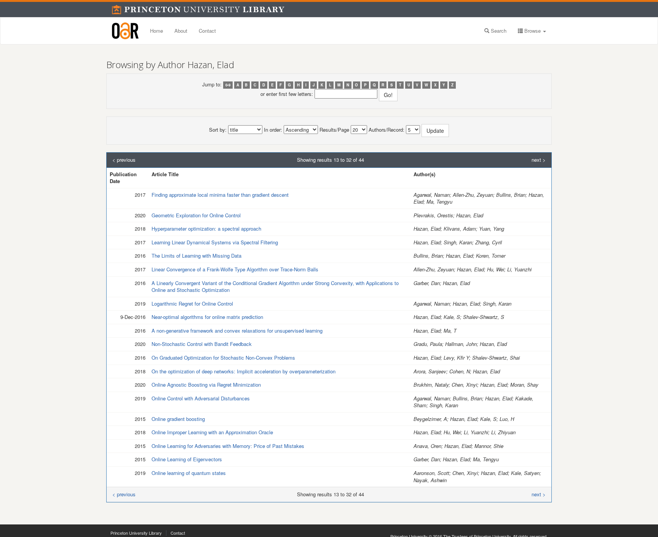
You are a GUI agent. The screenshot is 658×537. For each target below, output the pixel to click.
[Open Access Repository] (125, 31)
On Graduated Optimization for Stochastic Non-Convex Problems (223, 357)
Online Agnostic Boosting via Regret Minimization (206, 384)
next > (539, 159)
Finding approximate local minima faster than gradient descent (220, 194)
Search (497, 30)
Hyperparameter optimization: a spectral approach (206, 228)
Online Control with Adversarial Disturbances (201, 398)
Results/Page (334, 129)
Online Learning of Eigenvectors (187, 459)
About (180, 30)
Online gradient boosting (178, 418)
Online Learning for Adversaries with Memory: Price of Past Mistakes (228, 445)
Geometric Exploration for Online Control (196, 215)
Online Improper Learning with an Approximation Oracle (212, 432)
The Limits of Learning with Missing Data (196, 255)
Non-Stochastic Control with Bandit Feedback (202, 343)
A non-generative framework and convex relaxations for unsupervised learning (237, 330)
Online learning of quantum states (189, 472)
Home (156, 30)
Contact (207, 30)
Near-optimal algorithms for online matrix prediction (207, 316)
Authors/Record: (386, 129)
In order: (273, 129)
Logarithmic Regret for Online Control (192, 303)
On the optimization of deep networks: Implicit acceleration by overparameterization (243, 371)
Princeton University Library (136, 533)
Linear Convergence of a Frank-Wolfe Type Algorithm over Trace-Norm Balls (235, 269)
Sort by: (218, 129)
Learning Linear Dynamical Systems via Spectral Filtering (215, 242)
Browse (532, 30)
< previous (124, 159)
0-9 (227, 85)
